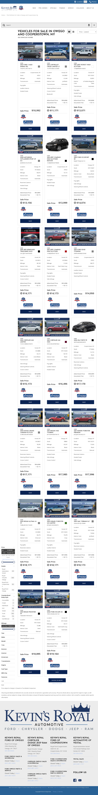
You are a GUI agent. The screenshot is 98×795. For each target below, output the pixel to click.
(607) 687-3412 (33, 768)
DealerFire (44, 787)
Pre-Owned (43, 8)
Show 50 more (57, 683)
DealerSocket (56, 787)
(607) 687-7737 (78, 764)
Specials (53, 8)
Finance (62, 8)
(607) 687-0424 (10, 763)
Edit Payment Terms (8, 559)
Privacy (55, 791)
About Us (90, 8)
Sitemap (60, 791)
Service (71, 8)
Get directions (9, 751)
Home (3, 15)
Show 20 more (57, 680)
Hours (18, 761)
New (34, 8)
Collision (80, 8)
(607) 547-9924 (55, 766)
